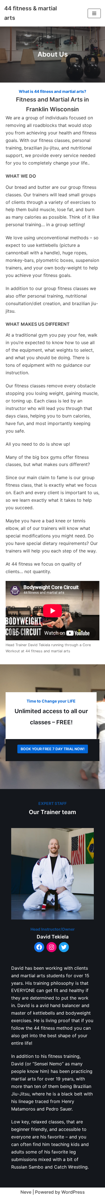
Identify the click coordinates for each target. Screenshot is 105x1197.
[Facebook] (39, 947)
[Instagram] (51, 947)
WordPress (73, 1192)
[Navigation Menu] (94, 13)
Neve (25, 1192)
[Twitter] (64, 947)
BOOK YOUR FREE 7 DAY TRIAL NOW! (53, 749)
